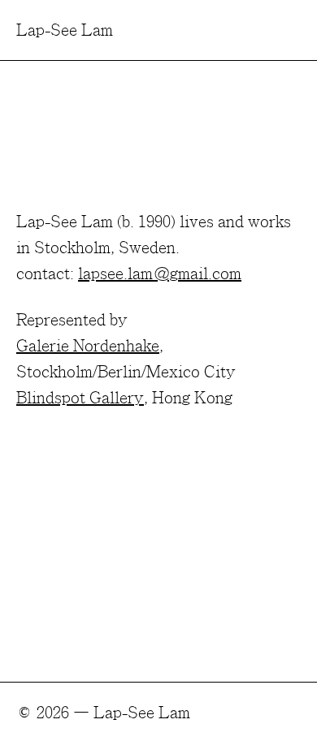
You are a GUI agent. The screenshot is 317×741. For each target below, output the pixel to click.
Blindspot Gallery (80, 397)
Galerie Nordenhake (87, 345)
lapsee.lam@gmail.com (159, 273)
